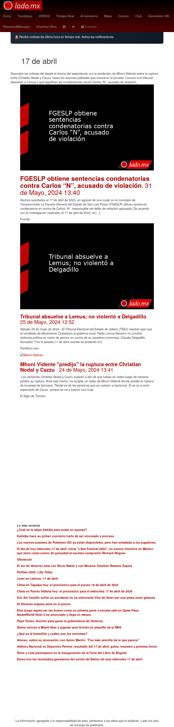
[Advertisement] (87, 430)
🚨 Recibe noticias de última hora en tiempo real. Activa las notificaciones (64, 36)
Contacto (90, 26)
